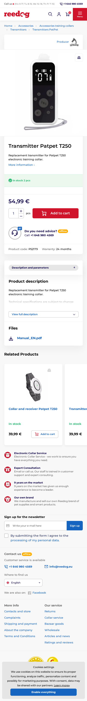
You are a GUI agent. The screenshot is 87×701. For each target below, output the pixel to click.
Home (8, 25)
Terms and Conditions (19, 636)
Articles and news (57, 636)
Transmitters (18, 29)
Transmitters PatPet (45, 29)
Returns (50, 611)
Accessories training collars (56, 25)
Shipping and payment (20, 623)
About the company (18, 630)
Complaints (12, 617)
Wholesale (52, 630)
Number (14, 213)
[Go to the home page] (17, 14)
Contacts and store (17, 611)
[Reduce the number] (21, 216)
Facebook (39, 592)
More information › (21, 164)
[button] (50, 14)
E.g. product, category (29, 32)
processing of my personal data (35, 540)
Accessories (25, 25)
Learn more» (62, 685)
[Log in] (59, 14)
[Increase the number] (21, 210)
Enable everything (43, 692)
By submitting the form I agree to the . (39, 538)
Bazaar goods (54, 623)
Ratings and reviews (59, 642)
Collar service (54, 617)
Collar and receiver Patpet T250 (33, 409)
